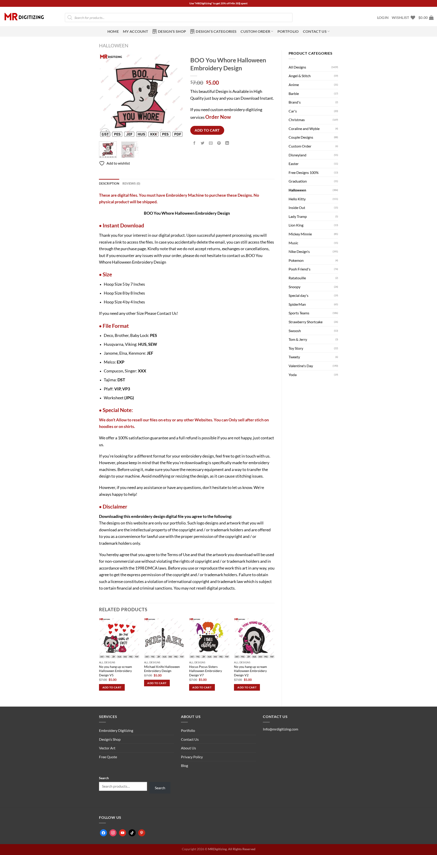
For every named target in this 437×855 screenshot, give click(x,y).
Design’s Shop (172, 31)
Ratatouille (297, 278)
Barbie (294, 93)
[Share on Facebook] (194, 143)
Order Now (218, 117)
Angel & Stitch (300, 76)
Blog (184, 765)
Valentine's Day (301, 366)
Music (293, 243)
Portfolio (288, 31)
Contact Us (167, 313)
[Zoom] (105, 132)
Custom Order (255, 31)
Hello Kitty (297, 199)
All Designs (297, 67)
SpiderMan (297, 304)
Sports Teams (299, 313)
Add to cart (207, 130)
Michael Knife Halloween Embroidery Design (162, 669)
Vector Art (107, 748)
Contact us (315, 31)
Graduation (298, 181)
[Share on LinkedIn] (227, 143)
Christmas (297, 119)
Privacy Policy (192, 757)
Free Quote (108, 757)
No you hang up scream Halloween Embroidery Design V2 (250, 671)
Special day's (298, 295)
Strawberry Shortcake (306, 322)
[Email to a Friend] (211, 143)
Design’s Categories (216, 31)
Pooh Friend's (299, 269)
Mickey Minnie (300, 234)
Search (104, 778)
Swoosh (295, 330)
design (159, 516)
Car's (293, 111)
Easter (294, 163)
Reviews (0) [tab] (131, 183)
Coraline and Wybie (304, 128)
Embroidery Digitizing (116, 730)
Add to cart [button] (112, 687)
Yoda (293, 374)
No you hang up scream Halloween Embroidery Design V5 (115, 671)
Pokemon (296, 260)
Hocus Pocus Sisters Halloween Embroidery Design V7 (205, 671)
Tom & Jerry (298, 339)
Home (113, 31)
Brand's (295, 102)
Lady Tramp (298, 216)
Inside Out (297, 207)
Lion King (296, 225)
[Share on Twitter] (202, 143)
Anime (294, 84)
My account (135, 31)
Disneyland (297, 155)
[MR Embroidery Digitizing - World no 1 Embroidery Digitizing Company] (24, 17)
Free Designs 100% (304, 172)
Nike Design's (299, 251)
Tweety (294, 357)
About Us (188, 748)
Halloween (113, 45)
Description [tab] (109, 183)
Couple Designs (301, 137)
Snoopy (294, 287)
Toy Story (296, 348)
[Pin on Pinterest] (219, 143)
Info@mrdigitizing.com (280, 729)
